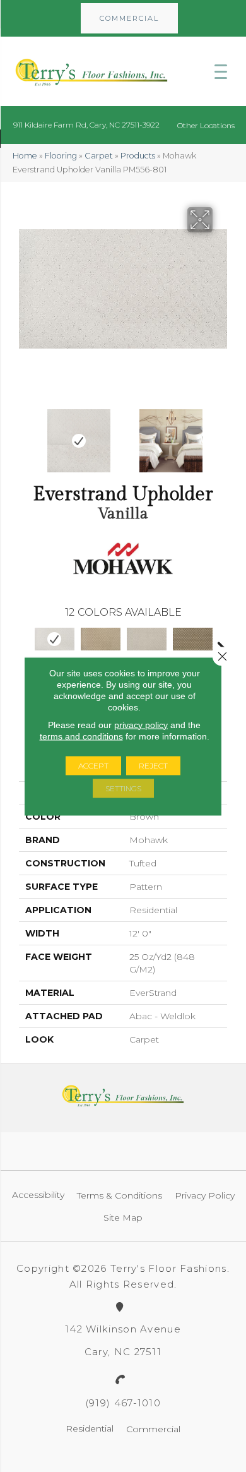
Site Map (123, 1217)
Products (137, 155)
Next (220, 434)
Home (25, 155)
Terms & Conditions (119, 1195)
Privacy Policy (205, 1195)
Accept (93, 765)
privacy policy (141, 724)
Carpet (99, 155)
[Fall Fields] (193, 639)
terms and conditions (81, 736)
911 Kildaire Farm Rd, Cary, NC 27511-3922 (86, 124)
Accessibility (38, 1194)
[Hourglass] (101, 639)
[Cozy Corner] (147, 639)
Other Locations (206, 125)
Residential (90, 1428)
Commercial (153, 1429)
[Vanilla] (55, 639)
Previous (25, 434)
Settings (123, 788)
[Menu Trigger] (220, 71)
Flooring (61, 155)
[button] (129, 18)
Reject (153, 765)
